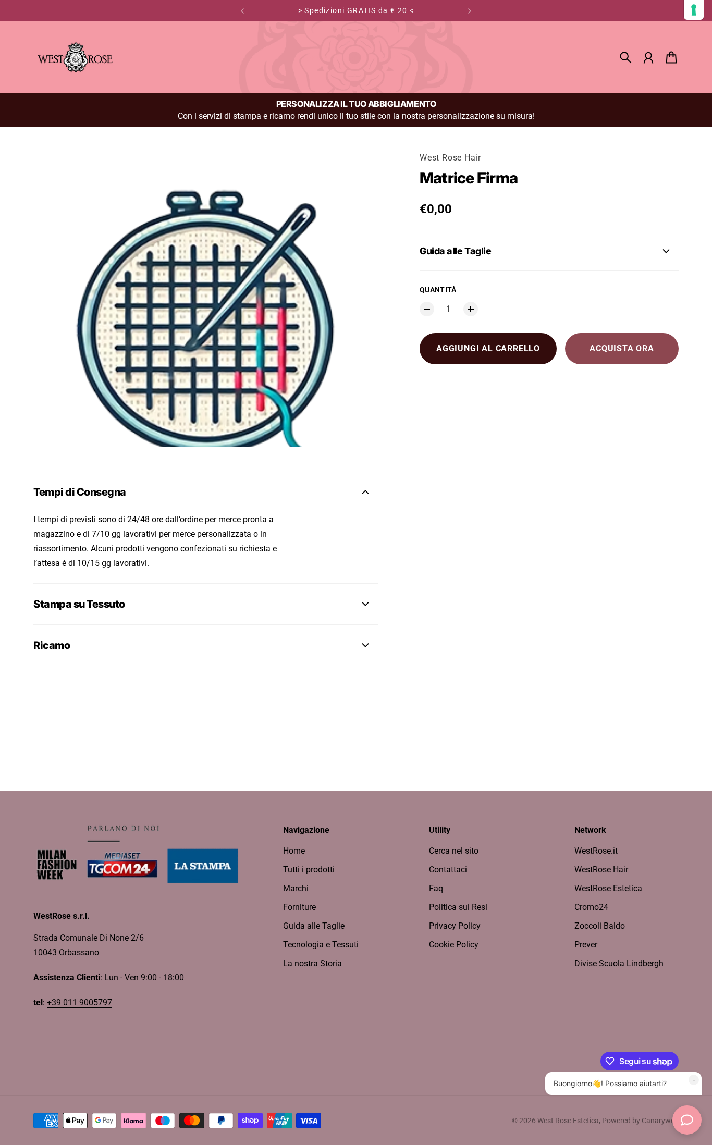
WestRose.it (596, 851)
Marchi (296, 888)
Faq (436, 888)
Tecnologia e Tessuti (321, 945)
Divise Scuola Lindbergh (619, 963)
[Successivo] (469, 10)
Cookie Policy (453, 945)
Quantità (438, 290)
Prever (585, 945)
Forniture (299, 907)
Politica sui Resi (458, 907)
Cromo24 (591, 907)
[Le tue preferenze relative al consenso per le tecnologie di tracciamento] (694, 10)
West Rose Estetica (568, 1120)
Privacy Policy (455, 926)
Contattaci (448, 870)
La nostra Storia (312, 963)
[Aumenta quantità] (470, 309)
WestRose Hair (601, 870)
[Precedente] (242, 10)
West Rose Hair (450, 158)
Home (294, 851)
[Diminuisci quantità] (427, 309)
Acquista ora (622, 348)
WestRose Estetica (608, 888)
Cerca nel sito (453, 851)
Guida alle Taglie (314, 926)
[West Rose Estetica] (75, 57)
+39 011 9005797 (79, 1002)
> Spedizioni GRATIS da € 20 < (356, 10)
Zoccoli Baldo (599, 926)
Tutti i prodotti (309, 870)
